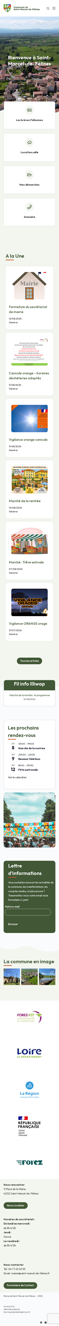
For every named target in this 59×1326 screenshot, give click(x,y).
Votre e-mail (12, 906)
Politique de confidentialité (17, 1312)
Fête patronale (28, 769)
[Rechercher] (48, 8)
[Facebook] (41, 1323)
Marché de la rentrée (25, 501)
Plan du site (9, 1307)
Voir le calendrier (17, 777)
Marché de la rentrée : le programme (29, 695)
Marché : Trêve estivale (26, 562)
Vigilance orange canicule (28, 439)
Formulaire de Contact (20, 1285)
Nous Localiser (15, 1205)
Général (13, 322)
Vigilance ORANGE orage (28, 623)
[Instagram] (46, 1323)
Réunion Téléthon (29, 759)
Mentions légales (12, 1309)
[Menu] (53, 8)
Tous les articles (29, 660)
